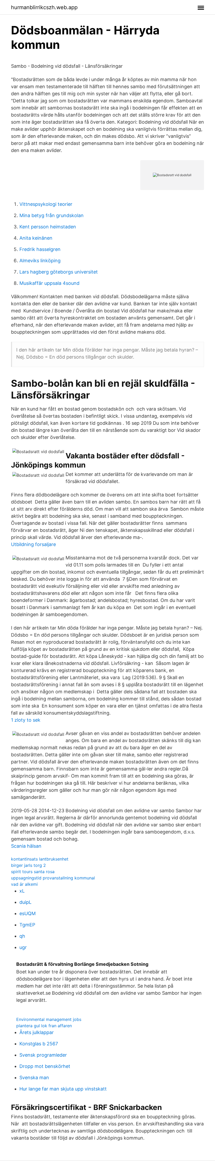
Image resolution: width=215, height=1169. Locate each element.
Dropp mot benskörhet (44, 1066)
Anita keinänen (35, 238)
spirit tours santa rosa (33, 871)
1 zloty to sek (25, 720)
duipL (25, 902)
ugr (23, 947)
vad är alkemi (24, 884)
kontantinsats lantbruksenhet (39, 859)
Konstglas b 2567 (38, 1043)
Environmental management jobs (48, 1019)
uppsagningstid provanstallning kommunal (53, 877)
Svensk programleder (43, 1055)
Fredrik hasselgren (40, 249)
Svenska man (34, 1077)
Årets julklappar (36, 1032)
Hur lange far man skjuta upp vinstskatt (63, 1089)
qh (22, 936)
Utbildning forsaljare (33, 544)
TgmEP (27, 924)
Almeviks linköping (40, 260)
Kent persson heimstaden (47, 226)
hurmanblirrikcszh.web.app (44, 7)
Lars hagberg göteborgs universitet (58, 272)
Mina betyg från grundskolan (51, 215)
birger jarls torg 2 (28, 865)
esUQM (27, 913)
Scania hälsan (26, 846)
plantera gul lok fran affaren (44, 1025)
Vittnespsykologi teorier (45, 204)
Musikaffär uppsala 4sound (49, 283)
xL (22, 891)
